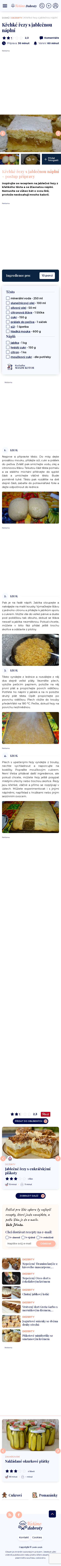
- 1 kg (19, 342)
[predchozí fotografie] (2, 133)
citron (15, 352)
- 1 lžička (27, 312)
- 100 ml (28, 303)
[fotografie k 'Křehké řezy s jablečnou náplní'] (30, 133)
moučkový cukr (21, 357)
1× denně (14, 1237)
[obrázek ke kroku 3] (30, 727)
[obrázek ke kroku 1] (30, 507)
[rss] (10, 1514)
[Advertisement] (30, 82)
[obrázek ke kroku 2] (30, 649)
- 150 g (19, 317)
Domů (5, 17)
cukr (14, 317)
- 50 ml (23, 307)
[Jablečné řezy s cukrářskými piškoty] (30, 1143)
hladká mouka (20, 331)
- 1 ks (18, 352)
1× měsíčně (46, 1237)
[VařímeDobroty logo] (24, 6)
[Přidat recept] (49, 5)
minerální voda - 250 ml (27, 298)
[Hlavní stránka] (30, 1526)
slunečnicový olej (22, 303)
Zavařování (12, 1456)
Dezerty (16, 17)
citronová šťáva (21, 312)
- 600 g (26, 331)
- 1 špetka (20, 326)
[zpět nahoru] (52, 1513)
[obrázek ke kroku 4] (30, 816)
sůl (13, 326)
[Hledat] (42, 5)
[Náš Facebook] (18, 1514)
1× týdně (30, 1237)
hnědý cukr (18, 347)
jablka (15, 342)
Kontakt (24, 1537)
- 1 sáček (29, 322)
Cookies (37, 1537)
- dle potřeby (31, 357)
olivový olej (18, 307)
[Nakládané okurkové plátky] (30, 1435)
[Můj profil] (55, 5)
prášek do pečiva (22, 322)
